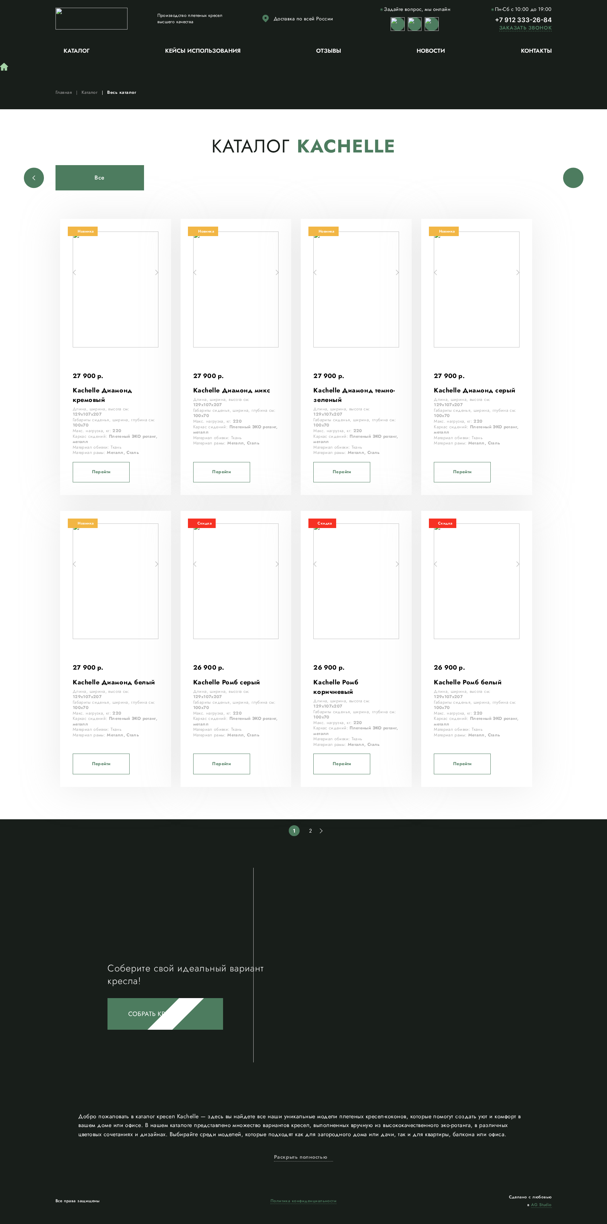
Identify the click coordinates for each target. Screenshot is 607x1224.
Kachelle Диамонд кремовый (102, 395)
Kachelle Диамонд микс (231, 390)
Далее (320, 831)
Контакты (536, 51)
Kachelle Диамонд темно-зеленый (354, 395)
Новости (431, 51)
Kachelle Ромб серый (226, 682)
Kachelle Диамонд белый (114, 682)
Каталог (77, 51)
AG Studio (541, 1204)
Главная (64, 92)
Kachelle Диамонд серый (475, 390)
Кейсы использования (203, 51)
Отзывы (328, 51)
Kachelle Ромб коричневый (335, 687)
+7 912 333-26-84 (523, 20)
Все (99, 178)
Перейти (101, 472)
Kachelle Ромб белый (468, 682)
